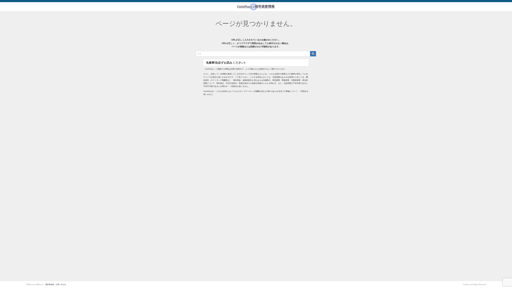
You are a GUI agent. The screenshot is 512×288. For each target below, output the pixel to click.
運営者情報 (49, 284)
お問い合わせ (61, 284)
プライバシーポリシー (35, 284)
